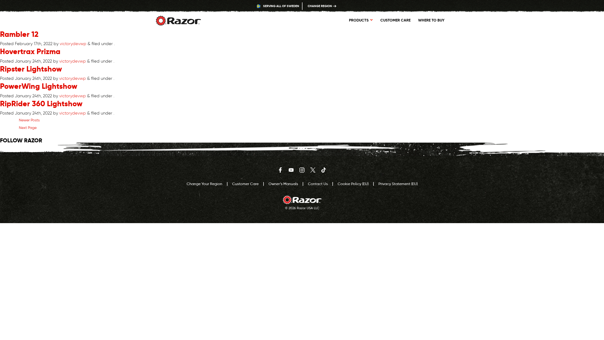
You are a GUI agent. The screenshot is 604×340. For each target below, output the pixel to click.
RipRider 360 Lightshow (41, 103)
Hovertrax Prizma (30, 51)
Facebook (280, 170)
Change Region (320, 6)
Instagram (302, 170)
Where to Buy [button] (431, 20)
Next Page (28, 127)
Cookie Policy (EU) (353, 184)
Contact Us (318, 184)
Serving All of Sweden (280, 6)
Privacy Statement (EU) (398, 184)
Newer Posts (29, 120)
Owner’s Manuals (283, 184)
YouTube (291, 170)
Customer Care (395, 20)
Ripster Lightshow (31, 69)
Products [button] (359, 20)
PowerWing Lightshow (38, 86)
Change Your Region (204, 184)
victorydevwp (73, 43)
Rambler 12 (19, 34)
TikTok (323, 170)
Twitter (312, 170)
